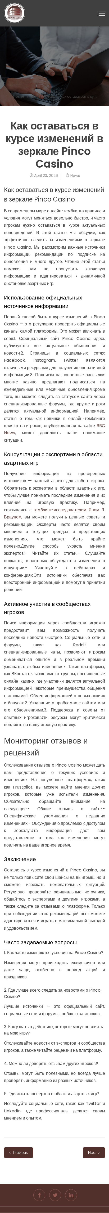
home (18, 96)
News (49, 96)
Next (92, 1153)
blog (35, 96)
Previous (20, 1153)
